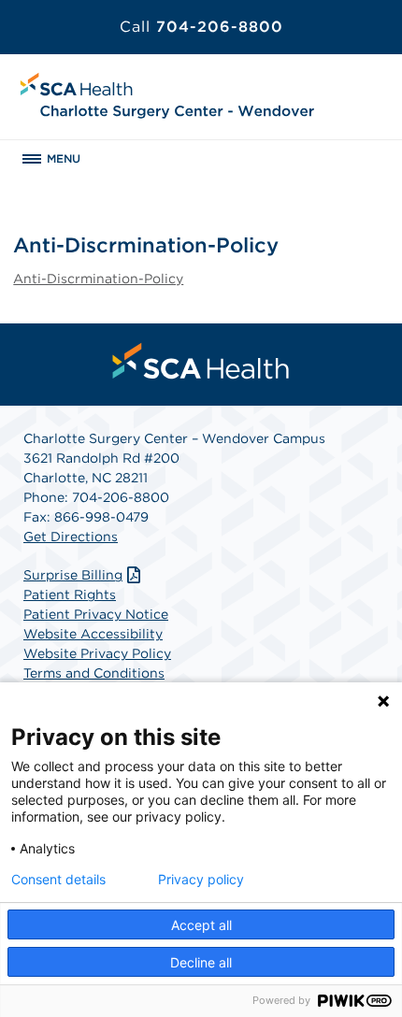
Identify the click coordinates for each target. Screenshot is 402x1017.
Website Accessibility (93, 633)
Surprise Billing (72, 574)
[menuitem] (201, 360)
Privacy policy (201, 879)
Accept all (201, 925)
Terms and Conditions (94, 673)
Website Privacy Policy (97, 653)
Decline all (201, 962)
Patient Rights (69, 594)
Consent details (58, 879)
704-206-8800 (201, 27)
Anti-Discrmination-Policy (98, 278)
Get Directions (70, 536)
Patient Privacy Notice (95, 614)
